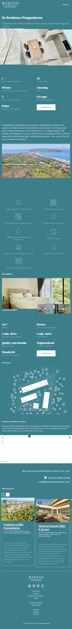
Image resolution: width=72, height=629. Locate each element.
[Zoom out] (2, 440)
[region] (36, 449)
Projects (36, 610)
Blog (36, 598)
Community (36, 605)
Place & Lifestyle (36, 603)
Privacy (36, 614)
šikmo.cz (47, 623)
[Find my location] (69, 437)
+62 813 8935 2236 (58, 477)
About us (36, 591)
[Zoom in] (2, 437)
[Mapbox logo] (5, 462)
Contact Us (46, 107)
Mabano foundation (36, 596)
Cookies (36, 612)
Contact (36, 593)
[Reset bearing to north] (2, 443)
